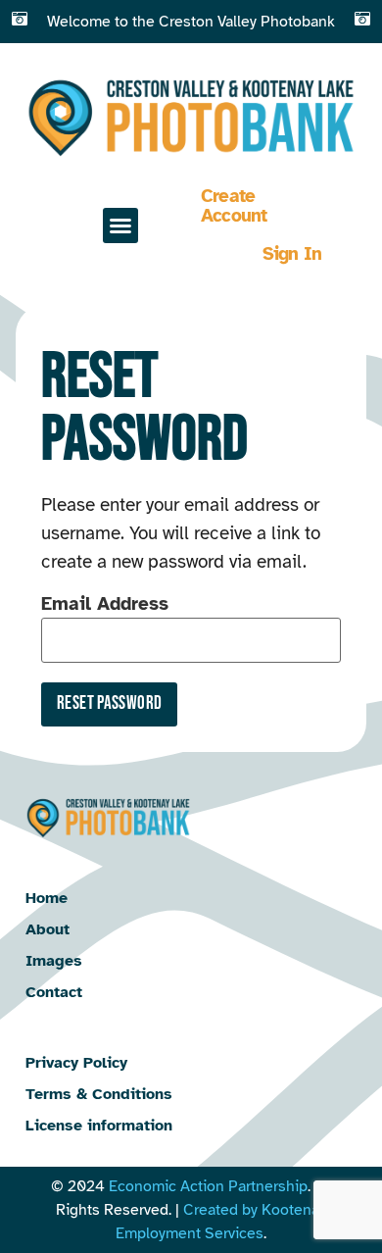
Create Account (234, 205)
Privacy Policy (76, 1063)
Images (53, 961)
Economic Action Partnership (208, 1186)
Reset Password (109, 703)
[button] (120, 225)
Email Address (104, 604)
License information (98, 1125)
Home (46, 898)
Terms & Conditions (98, 1094)
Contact (53, 992)
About (47, 929)
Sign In (292, 254)
